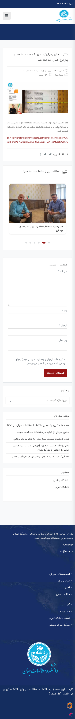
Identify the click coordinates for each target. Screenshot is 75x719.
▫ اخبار (68, 588)
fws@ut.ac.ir (62, 3)
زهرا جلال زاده (28, 70)
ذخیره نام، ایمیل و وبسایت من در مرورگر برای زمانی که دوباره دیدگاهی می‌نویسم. (40, 361)
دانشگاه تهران (62, 487)
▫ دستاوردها (65, 611)
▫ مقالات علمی (64, 594)
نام (64, 311)
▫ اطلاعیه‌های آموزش (60, 574)
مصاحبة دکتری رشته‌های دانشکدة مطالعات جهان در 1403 (38, 425)
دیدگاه (62, 271)
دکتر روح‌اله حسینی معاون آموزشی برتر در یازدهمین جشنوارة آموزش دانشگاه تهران (41, 448)
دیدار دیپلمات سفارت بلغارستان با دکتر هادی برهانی (41, 439)
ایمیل (63, 326)
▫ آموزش (67, 605)
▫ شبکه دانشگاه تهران (60, 618)
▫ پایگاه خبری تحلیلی (60, 625)
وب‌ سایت (62, 340)
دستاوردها (59, 75)
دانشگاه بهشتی (61, 480)
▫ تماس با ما (65, 581)
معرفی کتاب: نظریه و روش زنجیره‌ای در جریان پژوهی (40, 457)
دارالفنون (55, 694)
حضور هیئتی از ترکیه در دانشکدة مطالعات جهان (43, 432)
